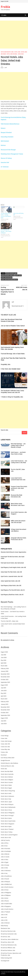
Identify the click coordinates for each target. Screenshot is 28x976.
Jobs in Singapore (6, 906)
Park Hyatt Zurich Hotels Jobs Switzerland (12, 563)
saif (6, 67)
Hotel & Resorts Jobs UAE (7, 275)
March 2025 (4, 699)
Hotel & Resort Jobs (11, 273)
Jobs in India (4, 868)
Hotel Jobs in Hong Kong (8, 791)
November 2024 (5, 710)
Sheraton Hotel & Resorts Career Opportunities (13, 552)
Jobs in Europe (5, 865)
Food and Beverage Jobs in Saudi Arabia (12, 354)
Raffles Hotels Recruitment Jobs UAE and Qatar (18, 521)
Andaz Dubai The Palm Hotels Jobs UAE (11, 572)
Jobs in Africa (4, 843)
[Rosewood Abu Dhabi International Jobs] (5, 495)
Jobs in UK (4, 917)
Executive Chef (5, 162)
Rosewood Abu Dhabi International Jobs (16, 496)
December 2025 (5, 674)
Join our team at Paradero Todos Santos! (13, 326)
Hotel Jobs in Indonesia (7, 796)
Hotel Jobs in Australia (7, 774)
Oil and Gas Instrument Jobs (9, 934)
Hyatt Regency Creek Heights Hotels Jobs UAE (13, 567)
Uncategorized (5, 960)
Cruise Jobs (4, 738)
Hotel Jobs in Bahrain (7, 777)
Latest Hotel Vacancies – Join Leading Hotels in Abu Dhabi (19, 461)
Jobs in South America (7, 909)
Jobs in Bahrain (5, 854)
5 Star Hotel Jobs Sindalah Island (10, 369)
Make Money (4, 925)
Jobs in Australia (5, 848)
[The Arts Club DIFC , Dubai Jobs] (5, 469)
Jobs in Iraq (4, 873)
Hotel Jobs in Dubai (12, 54)
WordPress (22, 972)
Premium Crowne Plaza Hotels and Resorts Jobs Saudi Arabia (19, 488)
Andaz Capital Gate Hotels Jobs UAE (10, 581)
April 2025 (3, 696)
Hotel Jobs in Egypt (6, 788)
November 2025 (5, 677)
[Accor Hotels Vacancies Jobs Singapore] (5, 512)
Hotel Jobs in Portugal (7, 815)
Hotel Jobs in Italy (6, 799)
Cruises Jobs (4, 752)
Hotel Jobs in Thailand (7, 829)
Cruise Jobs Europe (6, 741)
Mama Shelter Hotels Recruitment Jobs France (17, 504)
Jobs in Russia (5, 901)
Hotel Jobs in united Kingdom (9, 835)
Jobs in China (4, 859)
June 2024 (3, 723)
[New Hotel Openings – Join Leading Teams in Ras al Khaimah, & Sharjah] (5, 444)
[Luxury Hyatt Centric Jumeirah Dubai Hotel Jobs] (5, 478)
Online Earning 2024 (6, 958)
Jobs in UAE (21, 54)
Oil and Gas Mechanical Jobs (9, 945)
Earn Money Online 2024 (7, 757)
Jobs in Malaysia (5, 881)
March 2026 (4, 666)
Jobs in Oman (4, 890)
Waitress (3, 145)
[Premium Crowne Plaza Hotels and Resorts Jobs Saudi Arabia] (5, 487)
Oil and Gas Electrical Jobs (8, 931)
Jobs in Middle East (6, 884)
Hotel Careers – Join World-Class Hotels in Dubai (18, 453)
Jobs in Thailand (5, 912)
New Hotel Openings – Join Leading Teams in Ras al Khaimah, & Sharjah (18, 445)
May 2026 (3, 660)
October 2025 (4, 679)
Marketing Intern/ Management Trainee (12, 154)
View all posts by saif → (18, 306)
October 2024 (4, 712)
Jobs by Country (5, 840)
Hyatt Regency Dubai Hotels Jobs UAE (11, 585)
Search (24, 432)
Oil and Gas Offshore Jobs (8, 947)
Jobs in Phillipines (6, 895)
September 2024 (5, 715)
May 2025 (3, 693)
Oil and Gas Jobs (5, 936)
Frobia (5, 7)
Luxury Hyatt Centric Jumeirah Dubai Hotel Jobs (18, 478)
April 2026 (3, 663)
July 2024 (3, 721)
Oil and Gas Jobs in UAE (7, 942)
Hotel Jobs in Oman (6, 810)
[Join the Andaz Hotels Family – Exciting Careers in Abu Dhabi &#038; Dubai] (6, 209)
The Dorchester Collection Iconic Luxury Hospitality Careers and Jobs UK (12, 391)
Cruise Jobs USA (5, 744)
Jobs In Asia (4, 846)
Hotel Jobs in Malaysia (7, 804)
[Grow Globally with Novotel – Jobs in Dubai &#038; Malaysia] (6, 226)
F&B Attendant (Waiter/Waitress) (10, 124)
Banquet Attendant (6, 132)
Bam (4, 973)
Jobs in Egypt (4, 862)
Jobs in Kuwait (5, 879)
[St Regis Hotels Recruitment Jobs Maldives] (5, 529)
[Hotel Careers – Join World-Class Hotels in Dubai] (5, 452)
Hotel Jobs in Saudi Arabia (8, 821)
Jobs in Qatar (4, 898)
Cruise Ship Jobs (5, 749)
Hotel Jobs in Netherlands (8, 807)
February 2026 (5, 668)
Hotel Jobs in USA (6, 837)
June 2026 (3, 657)
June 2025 (3, 690)
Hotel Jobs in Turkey (6, 832)
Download (3, 755)
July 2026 (3, 655)
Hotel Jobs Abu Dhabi (6, 277)
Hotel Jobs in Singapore (7, 824)
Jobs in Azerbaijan (6, 851)
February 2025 (5, 701)
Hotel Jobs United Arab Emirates (9, 279)
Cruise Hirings (5, 735)
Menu (4, 15)
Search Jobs (4, 430)
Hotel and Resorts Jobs (7, 52)
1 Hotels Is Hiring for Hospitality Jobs (12, 397)
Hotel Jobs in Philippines (7, 813)
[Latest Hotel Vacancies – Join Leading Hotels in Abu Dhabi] (5, 461)
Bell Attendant (5, 141)
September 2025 (5, 682)
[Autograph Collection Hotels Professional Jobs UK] (5, 538)
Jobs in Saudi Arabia (6, 903)
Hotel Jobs (17, 52)
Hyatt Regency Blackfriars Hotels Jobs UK (12, 594)
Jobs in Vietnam (5, 923)
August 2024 (4, 718)
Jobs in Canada (5, 857)
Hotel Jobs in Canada (7, 782)
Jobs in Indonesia (6, 870)
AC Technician (5, 167)
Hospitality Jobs (5, 364)
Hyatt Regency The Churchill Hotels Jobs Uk (13, 590)
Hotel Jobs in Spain (6, 826)
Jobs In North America (7, 887)
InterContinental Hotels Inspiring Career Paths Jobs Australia (12, 348)
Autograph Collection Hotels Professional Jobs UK (18, 538)
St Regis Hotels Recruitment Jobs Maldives (18, 530)
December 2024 (5, 707)
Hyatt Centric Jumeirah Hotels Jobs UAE (12, 576)
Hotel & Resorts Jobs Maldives (9, 763)
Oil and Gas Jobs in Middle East (9, 939)
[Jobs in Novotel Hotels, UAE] (18, 209)
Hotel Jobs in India (6, 793)
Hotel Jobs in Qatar (6, 818)
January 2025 (4, 704)
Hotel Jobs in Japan (6, 802)
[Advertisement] (14, 35)
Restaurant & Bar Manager (8, 149)
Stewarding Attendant (7, 137)
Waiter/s (3, 128)
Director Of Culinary (6, 158)
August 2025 (4, 685)
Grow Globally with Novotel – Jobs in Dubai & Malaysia (6, 231)
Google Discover (5, 760)
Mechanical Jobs (5, 928)
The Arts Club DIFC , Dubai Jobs (9, 621)
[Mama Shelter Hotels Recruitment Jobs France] (5, 504)
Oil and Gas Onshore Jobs (8, 950)
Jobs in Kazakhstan (6, 876)
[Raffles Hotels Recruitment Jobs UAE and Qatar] (5, 521)
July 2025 (3, 688)
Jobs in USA (4, 920)
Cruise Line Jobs (5, 746)
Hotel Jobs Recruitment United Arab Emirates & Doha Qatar (11, 320)
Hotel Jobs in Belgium (7, 780)
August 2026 (4, 652)
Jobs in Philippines (6, 892)
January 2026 (4, 671)
